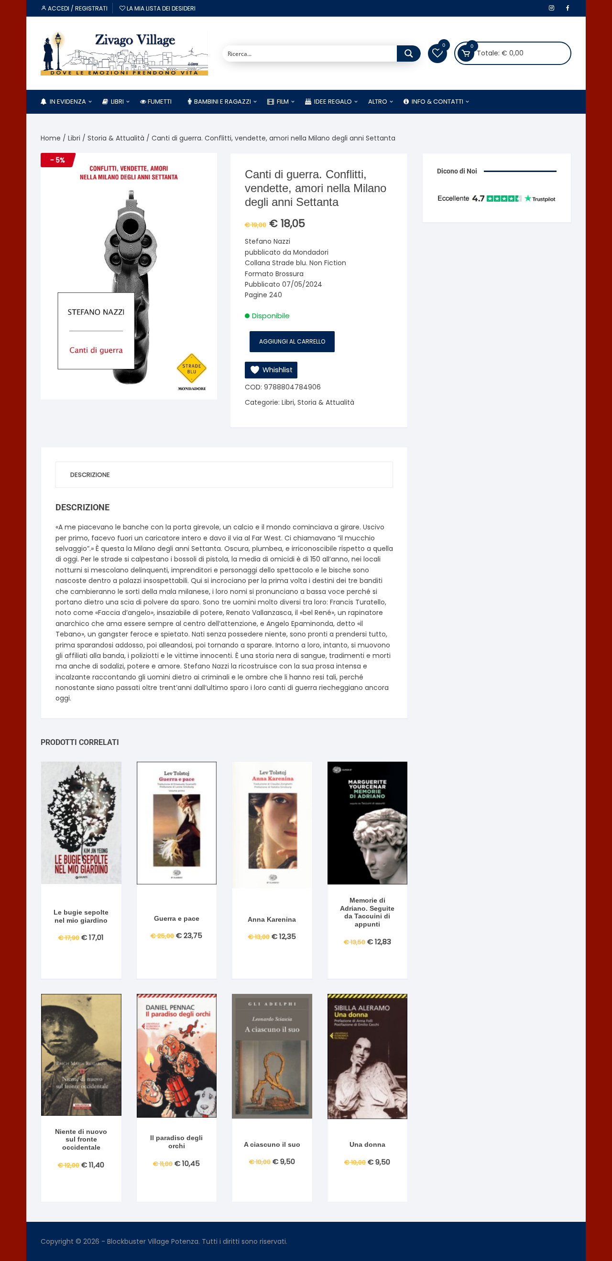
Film (281, 101)
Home (51, 138)
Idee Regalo (331, 101)
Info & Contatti (436, 101)
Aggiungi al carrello (292, 341)
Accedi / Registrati (77, 8)
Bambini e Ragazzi (221, 101)
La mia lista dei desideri (160, 8)
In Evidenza (66, 101)
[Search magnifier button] (409, 53)
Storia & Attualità (115, 138)
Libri (116, 101)
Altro (377, 101)
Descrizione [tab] (90, 474)
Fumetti (159, 101)
